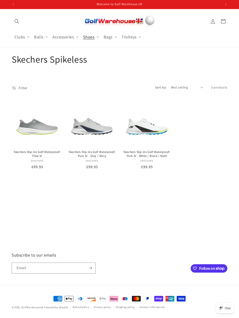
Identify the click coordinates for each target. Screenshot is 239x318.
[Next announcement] (226, 4)
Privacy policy (102, 307)
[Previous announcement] (13, 4)
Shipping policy (125, 307)
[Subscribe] (90, 268)
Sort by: (160, 87)
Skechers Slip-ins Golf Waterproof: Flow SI (37, 154)
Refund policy (81, 307)
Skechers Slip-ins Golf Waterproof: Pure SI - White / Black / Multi (146, 154)
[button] (17, 21)
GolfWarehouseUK (32, 307)
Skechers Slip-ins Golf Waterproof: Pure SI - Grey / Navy (92, 154)
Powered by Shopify (56, 307)
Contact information (152, 307)
